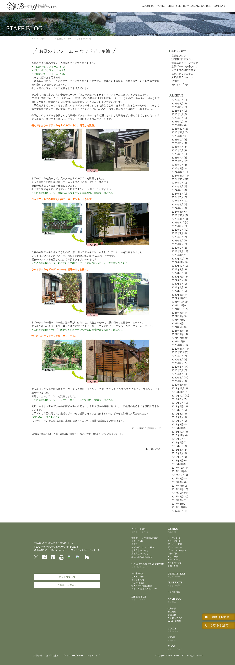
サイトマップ (93, 655)
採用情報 (38, 655)
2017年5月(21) (180, 492)
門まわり (53, 550)
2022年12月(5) (180, 258)
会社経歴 (172, 614)
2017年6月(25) (180, 489)
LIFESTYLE (174, 6)
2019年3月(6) (179, 420)
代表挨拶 (172, 608)
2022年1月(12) (180, 298)
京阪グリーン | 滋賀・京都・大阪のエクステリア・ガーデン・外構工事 (31, 6)
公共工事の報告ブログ (184, 70)
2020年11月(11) (180, 348)
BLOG (175, 648)
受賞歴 (134, 544)
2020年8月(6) (179, 359)
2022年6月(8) (179, 280)
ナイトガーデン (175, 562)
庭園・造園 (173, 566)
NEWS (172, 639)
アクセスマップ (67, 577)
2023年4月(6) (179, 244)
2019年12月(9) (180, 388)
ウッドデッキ (77, 550)
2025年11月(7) (180, 132)
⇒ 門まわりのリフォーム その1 (48, 66)
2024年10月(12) (180, 179)
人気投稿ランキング (182, 77)
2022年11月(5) (180, 262)
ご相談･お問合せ (219, 617)
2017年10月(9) (180, 474)
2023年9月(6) (179, 226)
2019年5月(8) (179, 413)
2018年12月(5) (180, 431)
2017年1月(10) (180, 507)
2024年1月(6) (179, 211)
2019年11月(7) (180, 391)
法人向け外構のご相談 (141, 585)
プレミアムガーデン (177, 550)
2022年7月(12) (180, 276)
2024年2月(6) (179, 208)
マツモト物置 (174, 591)
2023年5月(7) (179, 240)
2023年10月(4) (180, 222)
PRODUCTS (175, 584)
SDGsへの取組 (174, 620)
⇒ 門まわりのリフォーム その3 (48, 73)
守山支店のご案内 (139, 550)
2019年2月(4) (179, 424)
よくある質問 (137, 579)
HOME (34, 38)
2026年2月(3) (179, 121)
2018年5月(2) (179, 449)
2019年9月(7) (179, 399)
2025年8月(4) (179, 143)
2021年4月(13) (180, 330)
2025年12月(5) (180, 128)
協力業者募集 (52, 655)
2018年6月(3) (179, 446)
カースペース (174, 559)
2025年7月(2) (179, 146)
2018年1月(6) (179, 464)
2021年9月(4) (179, 312)
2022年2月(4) (179, 294)
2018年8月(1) (179, 438)
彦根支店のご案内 (139, 553)
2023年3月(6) (179, 247)
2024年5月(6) (179, 197)
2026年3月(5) (179, 117)
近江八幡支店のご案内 (141, 556)
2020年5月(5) (179, 370)
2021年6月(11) (180, 323)
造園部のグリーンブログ (185, 62)
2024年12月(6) (180, 171)
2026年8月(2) (179, 99)
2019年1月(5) (179, 428)
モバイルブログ (180, 84)
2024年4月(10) (180, 200)
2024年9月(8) (179, 182)
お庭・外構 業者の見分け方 (144, 589)
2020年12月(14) (180, 345)
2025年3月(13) (180, 161)
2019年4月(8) (179, 417)
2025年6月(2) (179, 150)
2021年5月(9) (179, 327)
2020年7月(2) (179, 363)
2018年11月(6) (180, 435)
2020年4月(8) (179, 373)
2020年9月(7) (179, 355)
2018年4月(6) (179, 453)
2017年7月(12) (180, 485)
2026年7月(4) (179, 103)
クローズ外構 (174, 541)
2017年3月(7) (179, 500)
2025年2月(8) (179, 164)
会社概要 (172, 611)
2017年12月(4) (180, 467)
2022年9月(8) (179, 269)
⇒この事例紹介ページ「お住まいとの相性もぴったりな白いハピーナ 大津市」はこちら (79, 263)
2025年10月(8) (180, 135)
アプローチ (173, 556)
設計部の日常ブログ (182, 59)
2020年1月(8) (179, 384)
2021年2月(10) (180, 337)
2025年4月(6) (179, 157)
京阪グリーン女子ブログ (185, 66)
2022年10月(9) (180, 265)
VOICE (173, 630)
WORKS (161, 6)
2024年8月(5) (179, 186)
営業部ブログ (154, 428)
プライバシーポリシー (72, 655)
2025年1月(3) (179, 168)
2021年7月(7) (179, 319)
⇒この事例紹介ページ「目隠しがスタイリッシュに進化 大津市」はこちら (72, 192)
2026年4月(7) (179, 114)
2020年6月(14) (180, 366)
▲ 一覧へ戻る (153, 448)
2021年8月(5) (179, 316)
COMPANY (219, 6)
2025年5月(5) (179, 153)
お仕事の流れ (137, 573)
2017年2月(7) (179, 503)
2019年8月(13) (180, 402)
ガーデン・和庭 (175, 544)
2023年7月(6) (179, 233)
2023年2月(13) (180, 251)
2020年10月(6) (180, 352)
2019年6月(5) (179, 409)
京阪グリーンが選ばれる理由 (144, 538)
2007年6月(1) (179, 510)
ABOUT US (148, 6)
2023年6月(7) (179, 236)
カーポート (64, 550)
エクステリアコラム (182, 73)
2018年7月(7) (179, 442)
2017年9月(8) (179, 478)
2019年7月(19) (180, 406)
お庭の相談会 (137, 582)
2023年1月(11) (180, 254)
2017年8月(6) (179, 482)
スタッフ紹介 (137, 541)
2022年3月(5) (179, 290)
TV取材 (175, 80)
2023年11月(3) (180, 218)
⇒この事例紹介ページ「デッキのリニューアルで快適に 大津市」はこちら (72, 399)
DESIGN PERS (176, 575)
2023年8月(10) (180, 229)
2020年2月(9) (179, 381)
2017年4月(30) (180, 496)
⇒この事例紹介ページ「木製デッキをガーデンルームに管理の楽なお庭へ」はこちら (77, 329)
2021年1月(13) (180, 341)
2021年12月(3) (180, 301)
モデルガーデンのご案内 (142, 547)
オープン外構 (174, 538)
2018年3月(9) (179, 456)
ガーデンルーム (92, 550)
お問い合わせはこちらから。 (47, 417)
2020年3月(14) (180, 377)
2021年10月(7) (180, 309)
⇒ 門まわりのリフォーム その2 (48, 70)
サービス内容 (137, 576)
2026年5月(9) (179, 110)
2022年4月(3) (179, 287)
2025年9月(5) (179, 139)
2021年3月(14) (180, 334)
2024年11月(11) (180, 175)
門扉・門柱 (173, 553)
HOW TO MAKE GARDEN (197, 6)
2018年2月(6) (179, 460)
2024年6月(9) (179, 193)
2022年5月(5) (179, 283)
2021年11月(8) (180, 305)
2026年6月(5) (179, 107)
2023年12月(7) (180, 215)
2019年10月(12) (180, 395)
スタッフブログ (47, 38)
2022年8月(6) (179, 272)
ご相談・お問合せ (67, 585)
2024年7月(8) (179, 190)
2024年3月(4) (179, 204)
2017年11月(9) (180, 471)
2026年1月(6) (179, 125)
